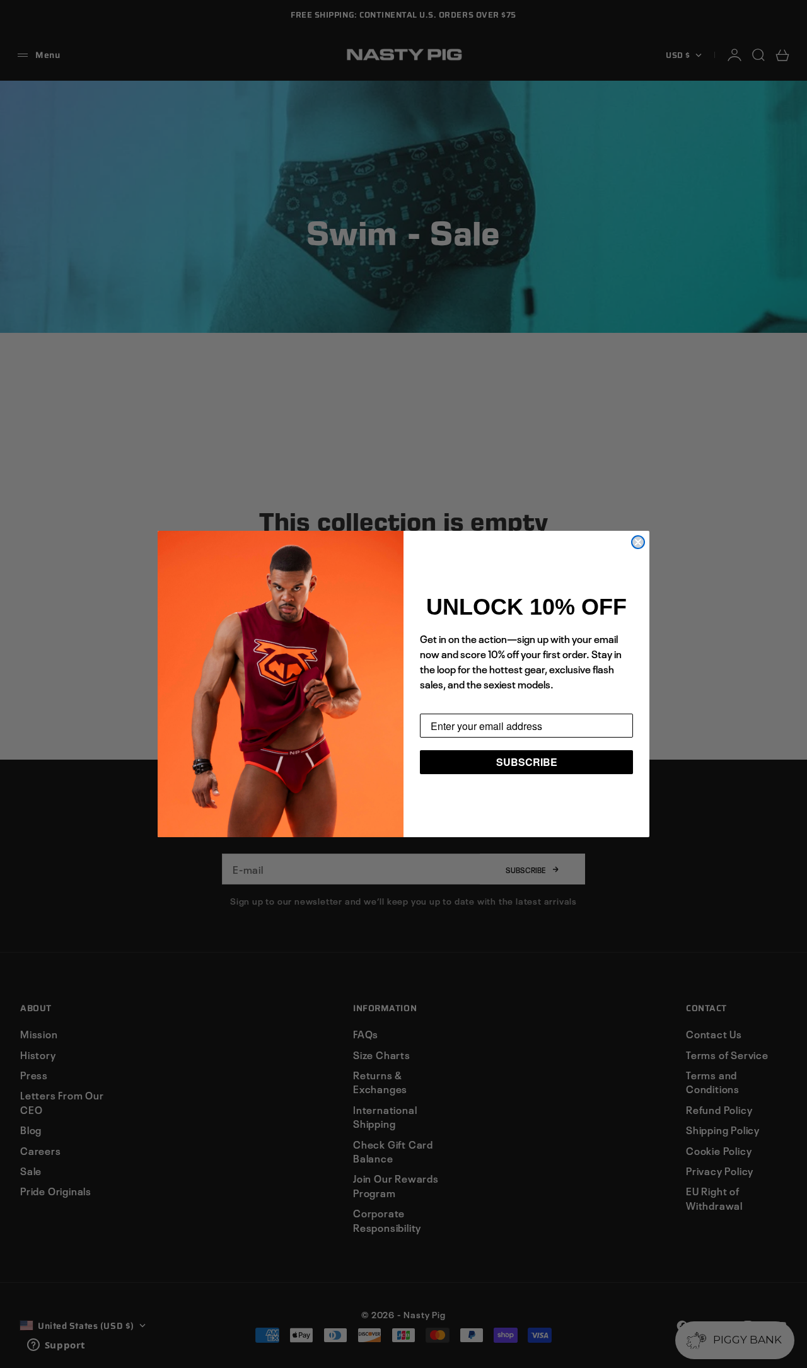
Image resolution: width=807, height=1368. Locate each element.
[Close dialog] (638, 542)
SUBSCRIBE (526, 762)
